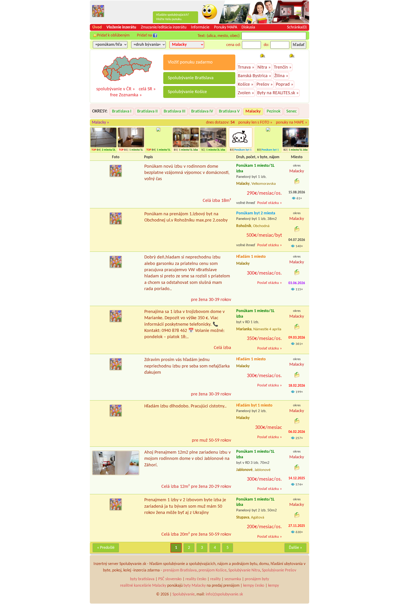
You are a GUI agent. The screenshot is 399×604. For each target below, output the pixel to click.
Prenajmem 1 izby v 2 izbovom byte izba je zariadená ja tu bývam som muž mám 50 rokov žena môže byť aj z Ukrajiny (185, 506)
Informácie (200, 27)
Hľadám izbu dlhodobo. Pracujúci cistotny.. (185, 406)
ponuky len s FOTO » (255, 122)
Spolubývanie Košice (187, 92)
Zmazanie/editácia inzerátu (163, 27)
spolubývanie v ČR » (115, 89)
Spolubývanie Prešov (279, 570)
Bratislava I (121, 111)
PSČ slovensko (170, 579)
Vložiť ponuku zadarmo (190, 62)
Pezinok (274, 111)
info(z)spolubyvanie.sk (224, 594)
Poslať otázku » (269, 203)
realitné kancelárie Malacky (143, 585)
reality (215, 579)
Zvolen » (246, 93)
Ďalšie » (295, 548)
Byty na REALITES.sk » (278, 93)
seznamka (232, 579)
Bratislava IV (202, 111)
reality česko (195, 579)
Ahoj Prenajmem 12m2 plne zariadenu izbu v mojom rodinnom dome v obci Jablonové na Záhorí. (187, 458)
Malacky (253, 111)
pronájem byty (257, 579)
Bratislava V (229, 111)
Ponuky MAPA (225, 27)
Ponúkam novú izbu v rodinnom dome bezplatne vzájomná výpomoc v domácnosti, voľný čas (187, 173)
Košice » (245, 84)
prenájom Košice (213, 570)
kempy (273, 585)
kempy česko (253, 585)
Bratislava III (174, 111)
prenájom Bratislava (180, 570)
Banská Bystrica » (254, 76)
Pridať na (144, 35)
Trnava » (246, 67)
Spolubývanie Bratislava (191, 78)
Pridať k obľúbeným (113, 35)
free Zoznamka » (126, 95)
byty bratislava (142, 579)
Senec (291, 111)
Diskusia (248, 27)
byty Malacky (195, 585)
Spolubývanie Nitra (244, 570)
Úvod (97, 27)
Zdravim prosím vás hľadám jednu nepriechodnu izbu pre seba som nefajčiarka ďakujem (187, 366)
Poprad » (284, 84)
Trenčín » (282, 67)
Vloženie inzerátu (121, 27)
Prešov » (265, 84)
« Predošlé (106, 548)
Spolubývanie (183, 594)
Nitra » (264, 67)
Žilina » (281, 76)
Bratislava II (147, 111)
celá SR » (147, 89)
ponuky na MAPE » (291, 122)
